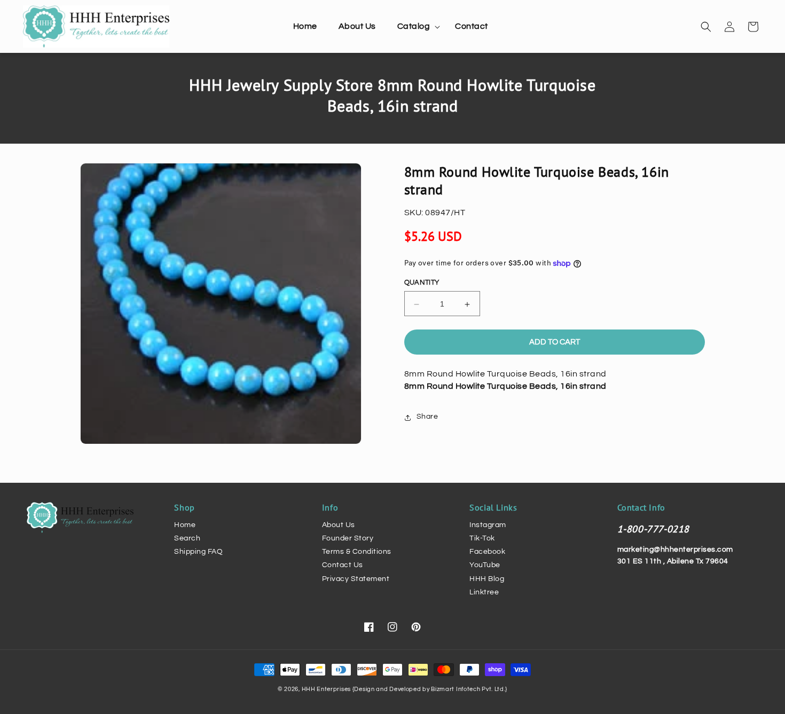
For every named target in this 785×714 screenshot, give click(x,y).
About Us (338, 525)
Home (184, 525)
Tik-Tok (482, 538)
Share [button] (427, 417)
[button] (416, 26)
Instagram (487, 525)
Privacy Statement (356, 579)
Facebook (487, 551)
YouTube (484, 565)
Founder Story (348, 538)
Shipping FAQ (198, 551)
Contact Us (342, 565)
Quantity (421, 283)
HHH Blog (486, 579)
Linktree (484, 592)
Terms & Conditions (356, 551)
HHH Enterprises (327, 689)
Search (187, 538)
